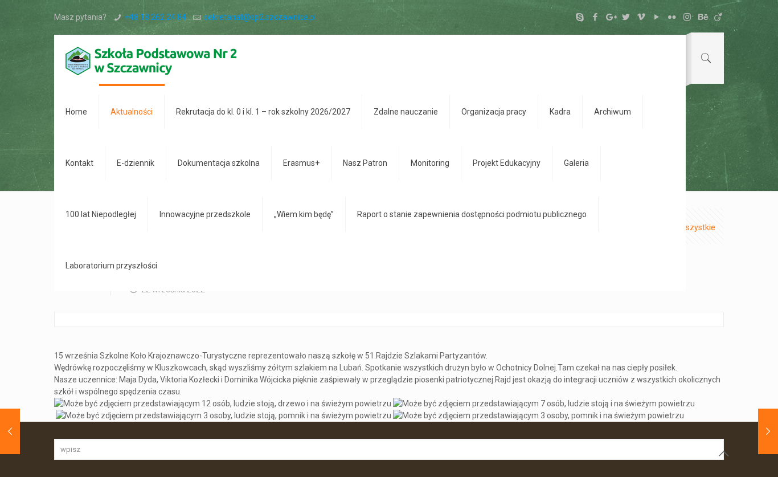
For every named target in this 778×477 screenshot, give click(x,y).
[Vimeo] (641, 17)
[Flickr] (672, 17)
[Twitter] (626, 17)
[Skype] (579, 17)
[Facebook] (595, 17)
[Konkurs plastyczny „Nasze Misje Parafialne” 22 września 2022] (768, 431)
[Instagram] (687, 17)
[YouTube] (656, 17)
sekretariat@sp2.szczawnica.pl (260, 17)
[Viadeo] (718, 17)
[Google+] (610, 17)
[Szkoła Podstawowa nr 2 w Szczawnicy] (150, 60)
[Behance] (703, 17)
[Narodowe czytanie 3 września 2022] (10, 431)
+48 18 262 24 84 (155, 17)
